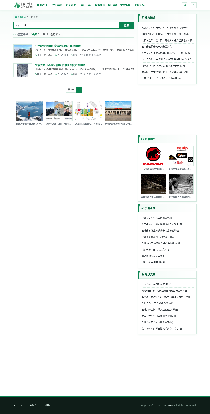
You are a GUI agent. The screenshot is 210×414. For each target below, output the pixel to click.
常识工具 (86, 5)
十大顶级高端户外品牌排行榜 (157, 284)
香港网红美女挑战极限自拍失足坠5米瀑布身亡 (165, 71)
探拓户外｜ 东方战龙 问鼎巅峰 (157, 303)
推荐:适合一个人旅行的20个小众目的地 (162, 78)
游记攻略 (113, 5)
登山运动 (48, 54)
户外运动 (57, 5)
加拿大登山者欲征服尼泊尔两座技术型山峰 (60, 65)
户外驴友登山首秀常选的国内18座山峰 (58, 46)
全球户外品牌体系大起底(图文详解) (160, 309)
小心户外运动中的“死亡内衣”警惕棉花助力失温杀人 (167, 59)
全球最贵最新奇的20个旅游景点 (158, 236)
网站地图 (46, 405)
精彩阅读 (150, 18)
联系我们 (32, 405)
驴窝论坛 (140, 5)
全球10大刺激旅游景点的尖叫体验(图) (161, 243)
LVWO (169, 405)
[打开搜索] (184, 5)
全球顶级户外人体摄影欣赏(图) (157, 217)
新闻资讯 (42, 5)
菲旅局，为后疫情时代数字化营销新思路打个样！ (167, 296)
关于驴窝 (18, 405)
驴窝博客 (125, 5)
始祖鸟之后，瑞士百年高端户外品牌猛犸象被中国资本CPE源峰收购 (167, 40)
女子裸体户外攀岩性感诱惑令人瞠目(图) (162, 224)
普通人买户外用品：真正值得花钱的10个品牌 (165, 27)
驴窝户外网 (23, 5)
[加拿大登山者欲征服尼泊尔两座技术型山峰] (22, 70)
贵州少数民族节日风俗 (153, 262)
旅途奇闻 (150, 208)
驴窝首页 (22, 16)
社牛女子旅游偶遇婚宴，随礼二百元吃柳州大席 (166, 53)
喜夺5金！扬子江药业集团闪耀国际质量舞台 (164, 290)
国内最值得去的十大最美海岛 (157, 46)
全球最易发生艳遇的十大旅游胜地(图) (161, 230)
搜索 (126, 25)
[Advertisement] (74, 139)
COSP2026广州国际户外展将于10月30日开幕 (165, 33)
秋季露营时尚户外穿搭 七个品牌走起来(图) (163, 65)
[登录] (194, 5)
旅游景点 (100, 5)
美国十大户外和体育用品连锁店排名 (160, 315)
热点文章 (150, 274)
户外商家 (71, 5)
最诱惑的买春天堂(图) (153, 255)
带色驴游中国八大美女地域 (155, 249)
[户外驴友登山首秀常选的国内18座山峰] (22, 51)
